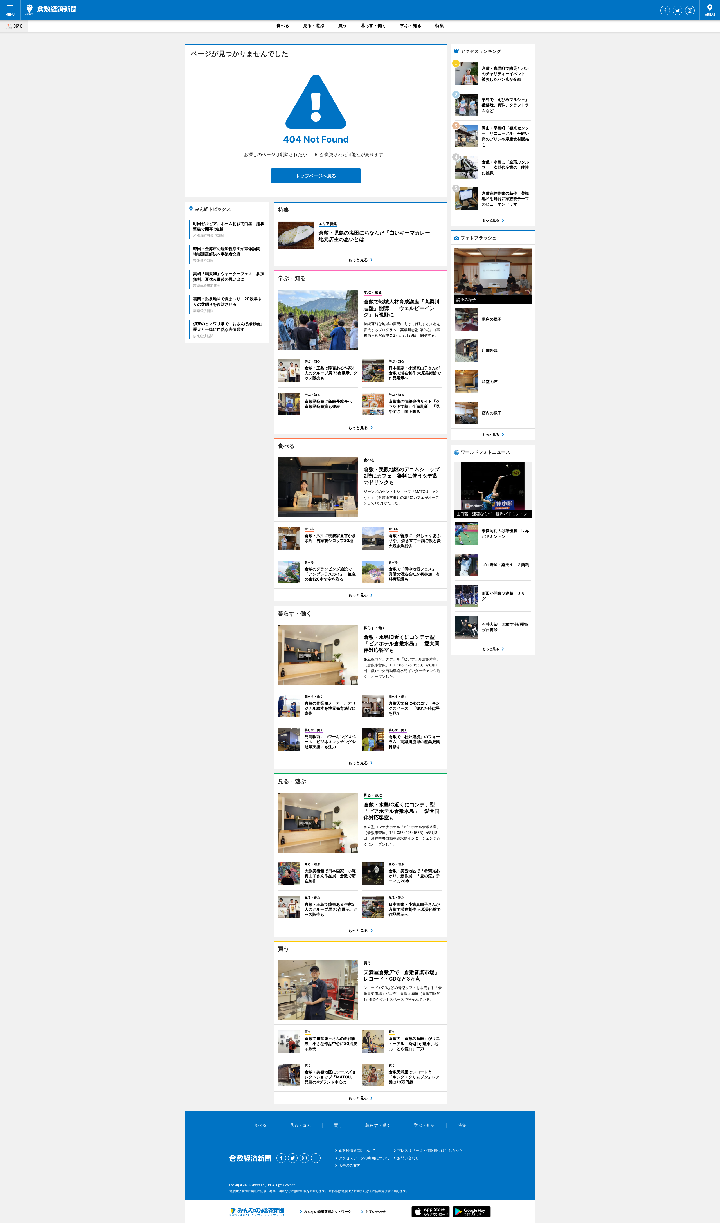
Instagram (690, 10)
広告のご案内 (350, 1165)
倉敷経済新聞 (50, 9)
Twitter (677, 10)
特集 (439, 25)
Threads (316, 1158)
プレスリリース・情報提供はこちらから (430, 1150)
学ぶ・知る (410, 25)
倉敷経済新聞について (357, 1150)
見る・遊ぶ (313, 25)
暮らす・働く (373, 25)
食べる (282, 25)
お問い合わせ (408, 1158)
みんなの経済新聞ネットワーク (256, 1212)
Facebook (665, 10)
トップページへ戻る (316, 176)
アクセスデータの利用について (364, 1158)
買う (342, 25)
